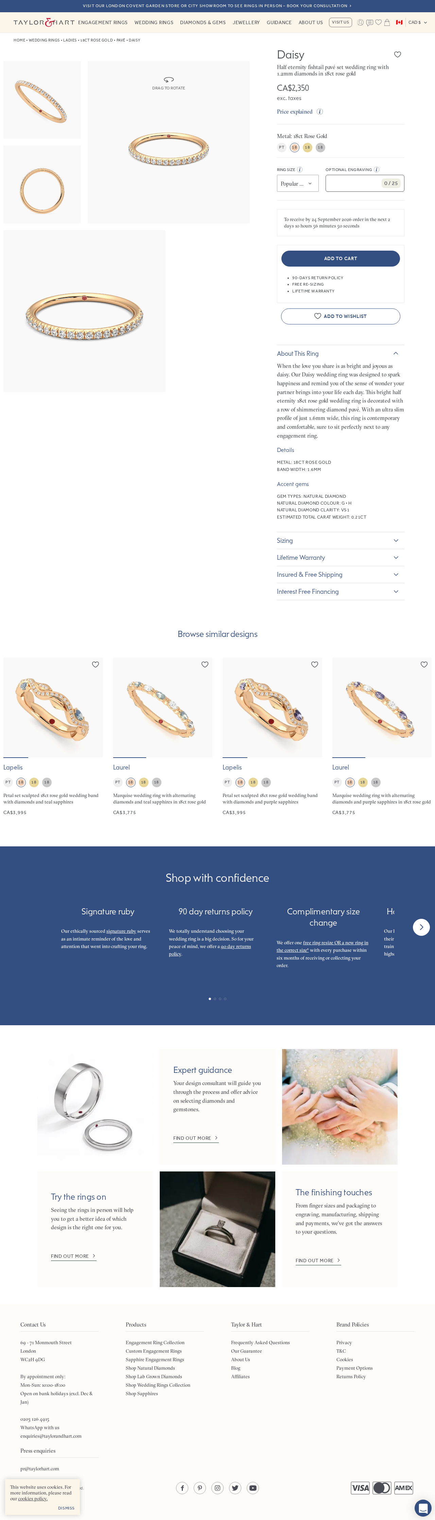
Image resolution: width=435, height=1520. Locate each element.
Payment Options (354, 1368)
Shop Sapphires (142, 1393)
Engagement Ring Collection (155, 1342)
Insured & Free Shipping (310, 574)
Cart (387, 22)
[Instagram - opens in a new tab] (217, 1488)
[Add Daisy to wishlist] (397, 54)
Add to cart (341, 258)
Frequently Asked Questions (260, 1342)
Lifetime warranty (301, 557)
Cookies (344, 1359)
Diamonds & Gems (203, 22)
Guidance (279, 22)
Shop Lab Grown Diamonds (154, 1376)
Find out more (192, 1138)
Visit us (340, 22)
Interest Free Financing (308, 591)
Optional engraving (349, 169)
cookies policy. (33, 1499)
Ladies (69, 40)
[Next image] (93, 707)
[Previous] (13, 927)
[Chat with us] (423, 1508)
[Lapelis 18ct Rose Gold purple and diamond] (272, 737)
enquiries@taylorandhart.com (51, 1436)
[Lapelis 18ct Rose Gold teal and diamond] (53, 737)
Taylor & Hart (44, 22)
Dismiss (66, 1508)
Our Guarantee (246, 1351)
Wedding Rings (154, 22)
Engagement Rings (103, 22)
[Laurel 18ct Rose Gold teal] (163, 737)
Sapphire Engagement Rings (155, 1359)
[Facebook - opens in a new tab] (182, 1488)
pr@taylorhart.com (39, 1469)
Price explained (295, 111)
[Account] (360, 22)
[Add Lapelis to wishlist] (95, 664)
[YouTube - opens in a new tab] (253, 1488)
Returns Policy (351, 1376)
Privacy (344, 1342)
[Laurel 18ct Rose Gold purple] (382, 737)
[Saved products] (378, 22)
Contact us (370, 23)
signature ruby (121, 931)
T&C (341, 1351)
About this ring (298, 353)
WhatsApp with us (39, 1427)
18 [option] (294, 147)
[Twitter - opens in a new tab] (235, 1488)
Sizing (285, 540)
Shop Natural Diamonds (150, 1368)
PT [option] (281, 147)
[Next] (421, 927)
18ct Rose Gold (96, 40)
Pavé (121, 40)
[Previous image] (13, 707)
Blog (235, 1368)
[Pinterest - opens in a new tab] (200, 1488)
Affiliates (240, 1376)
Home (19, 40)
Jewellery (246, 22)
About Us (311, 22)
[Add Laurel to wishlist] (205, 664)
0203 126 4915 (34, 1419)
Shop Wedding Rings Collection (158, 1385)
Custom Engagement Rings (154, 1351)
